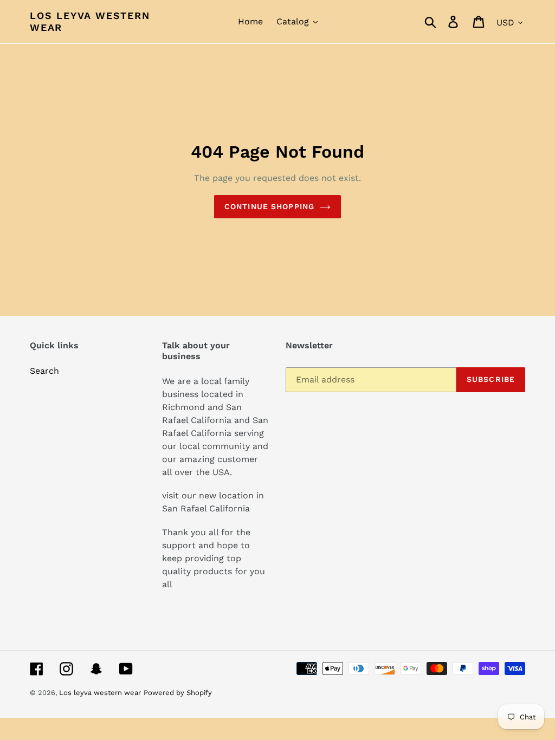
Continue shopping (269, 206)
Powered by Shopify (178, 693)
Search (44, 371)
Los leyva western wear (90, 21)
